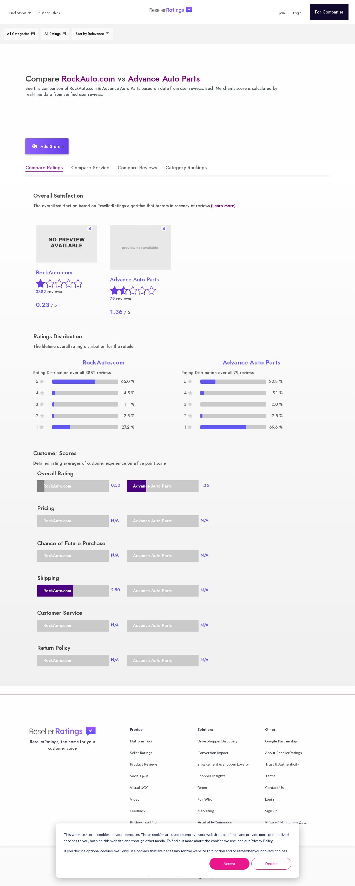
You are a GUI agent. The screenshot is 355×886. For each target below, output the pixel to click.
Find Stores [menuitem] (17, 13)
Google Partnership (281, 741)
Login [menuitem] (297, 13)
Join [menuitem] (282, 13)
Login (269, 799)
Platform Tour (141, 741)
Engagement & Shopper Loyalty (223, 764)
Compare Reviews (137, 167)
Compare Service (90, 167)
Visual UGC (139, 787)
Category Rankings (186, 167)
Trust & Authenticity (282, 764)
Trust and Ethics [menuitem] (48, 13)
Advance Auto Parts (164, 79)
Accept (229, 863)
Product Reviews (144, 764)
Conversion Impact (213, 752)
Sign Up (271, 811)
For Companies (329, 12)
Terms (270, 776)
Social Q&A (139, 776)
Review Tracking (143, 822)
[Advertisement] (116, 116)
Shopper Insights (212, 776)
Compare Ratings (44, 167)
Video (135, 799)
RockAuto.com (88, 79)
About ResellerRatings (283, 752)
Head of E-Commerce (215, 822)
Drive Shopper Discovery (218, 741)
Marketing (206, 811)
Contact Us (274, 787)
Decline (271, 863)
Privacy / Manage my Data (286, 822)
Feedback (138, 811)
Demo (202, 787)
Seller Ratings (141, 752)
